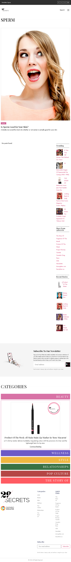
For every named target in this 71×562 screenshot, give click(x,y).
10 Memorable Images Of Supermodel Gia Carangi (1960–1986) (62, 169)
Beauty (3, 123)
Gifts (57, 261)
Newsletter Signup (6, 2)
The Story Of (60, 236)
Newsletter (59, 264)
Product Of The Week (61, 245)
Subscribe (66, 546)
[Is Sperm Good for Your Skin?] (35, 74)
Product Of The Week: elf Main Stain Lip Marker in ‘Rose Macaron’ (66, 284)
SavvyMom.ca (60, 269)
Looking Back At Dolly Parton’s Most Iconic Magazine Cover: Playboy (66, 306)
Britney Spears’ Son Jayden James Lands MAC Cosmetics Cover (66, 295)
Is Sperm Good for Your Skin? (14, 126)
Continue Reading (35, 447)
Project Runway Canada (60, 251)
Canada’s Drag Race (60, 256)
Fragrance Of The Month (61, 240)
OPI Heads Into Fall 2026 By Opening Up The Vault (65, 328)
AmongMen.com (61, 266)
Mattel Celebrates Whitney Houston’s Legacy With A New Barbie (66, 317)
